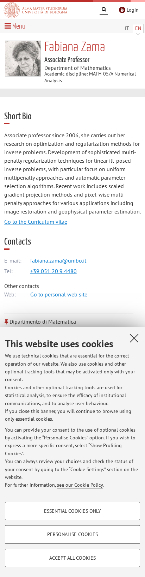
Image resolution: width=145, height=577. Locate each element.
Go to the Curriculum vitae (35, 221)
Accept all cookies (72, 558)
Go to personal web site (58, 294)
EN (138, 28)
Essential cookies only (72, 511)
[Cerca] (104, 10)
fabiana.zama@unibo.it (58, 260)
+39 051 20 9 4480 (53, 271)
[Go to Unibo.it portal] (36, 10)
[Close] (134, 338)
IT (127, 28)
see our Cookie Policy (80, 485)
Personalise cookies (72, 534)
